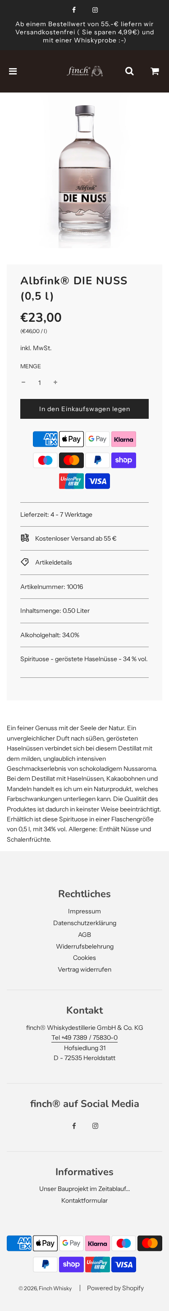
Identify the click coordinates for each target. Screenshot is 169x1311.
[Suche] (129, 71)
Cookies (84, 958)
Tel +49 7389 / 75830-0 (84, 1037)
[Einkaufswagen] (155, 71)
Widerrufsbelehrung (85, 946)
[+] (55, 382)
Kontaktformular (84, 1200)
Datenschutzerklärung (84, 923)
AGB (84, 935)
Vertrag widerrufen (84, 969)
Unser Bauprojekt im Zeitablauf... (84, 1189)
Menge (30, 366)
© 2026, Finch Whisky (45, 1288)
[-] (23, 382)
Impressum (84, 911)
